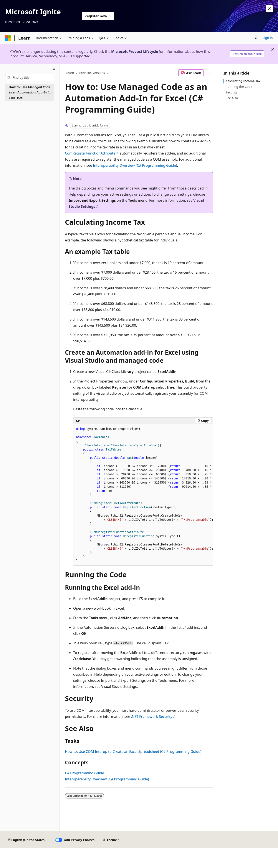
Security (231, 92)
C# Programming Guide (84, 773)
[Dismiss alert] (269, 8)
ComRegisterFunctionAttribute (90, 153)
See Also (232, 98)
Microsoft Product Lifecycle (134, 51)
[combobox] (29, 77)
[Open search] (256, 38)
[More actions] (209, 72)
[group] (143, 495)
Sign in (268, 38)
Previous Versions (92, 73)
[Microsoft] (8, 38)
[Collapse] (54, 69)
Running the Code (239, 87)
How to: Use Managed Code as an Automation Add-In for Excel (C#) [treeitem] (30, 92)
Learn (70, 73)
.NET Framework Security (151, 716)
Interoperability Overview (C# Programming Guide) (135, 165)
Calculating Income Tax (243, 81)
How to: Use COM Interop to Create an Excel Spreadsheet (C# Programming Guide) (133, 751)
